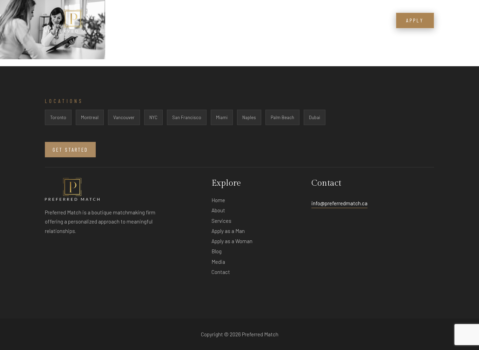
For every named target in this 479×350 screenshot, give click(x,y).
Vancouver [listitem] (124, 117)
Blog (345, 21)
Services (277, 21)
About (247, 21)
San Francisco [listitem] (186, 117)
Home (218, 200)
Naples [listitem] (249, 117)
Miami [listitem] (222, 117)
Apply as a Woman (231, 241)
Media (323, 21)
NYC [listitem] (153, 117)
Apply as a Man (228, 231)
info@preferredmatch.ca (339, 203)
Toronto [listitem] (58, 117)
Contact (372, 21)
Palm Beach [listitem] (282, 117)
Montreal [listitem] (90, 117)
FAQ (302, 21)
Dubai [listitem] (314, 117)
